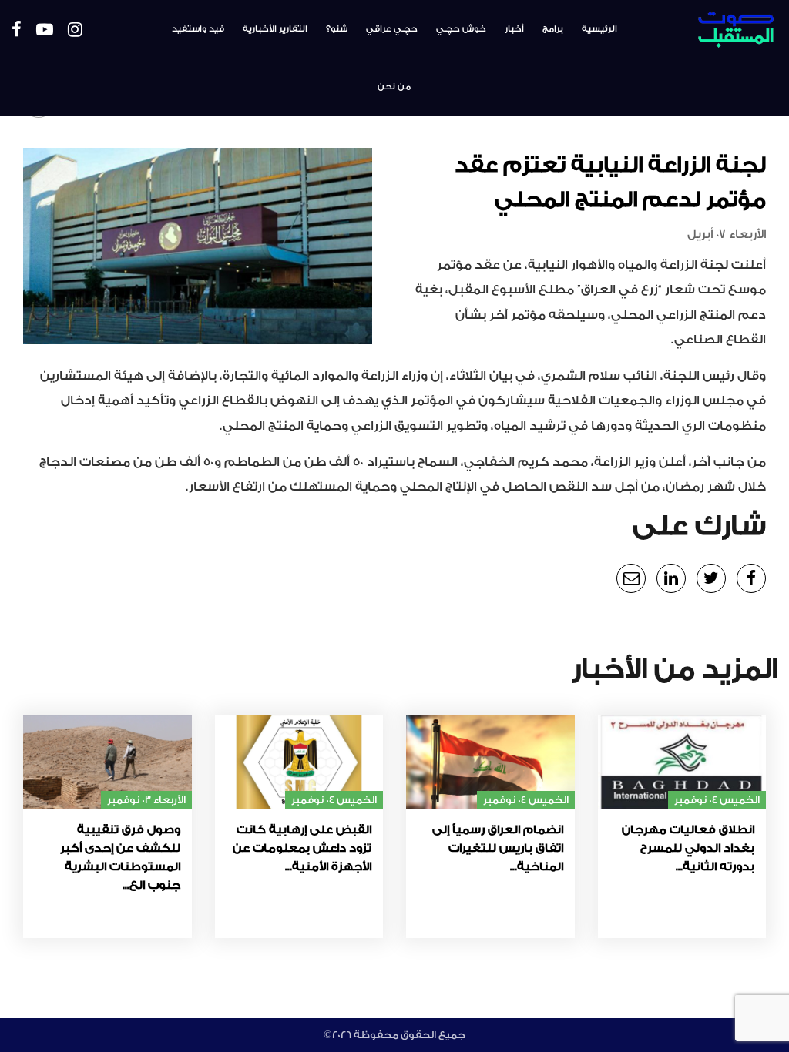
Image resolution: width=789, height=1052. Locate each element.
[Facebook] (17, 30)
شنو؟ (336, 29)
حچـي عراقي (392, 29)
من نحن (394, 87)
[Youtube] (44, 30)
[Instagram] (75, 30)
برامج (552, 29)
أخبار (514, 29)
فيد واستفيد (198, 29)
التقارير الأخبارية (275, 29)
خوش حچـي (461, 29)
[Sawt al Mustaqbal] (713, 30)
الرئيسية (599, 29)
